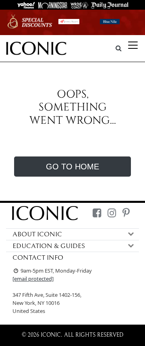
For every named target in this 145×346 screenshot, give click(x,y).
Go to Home (72, 166)
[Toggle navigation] (133, 45)
